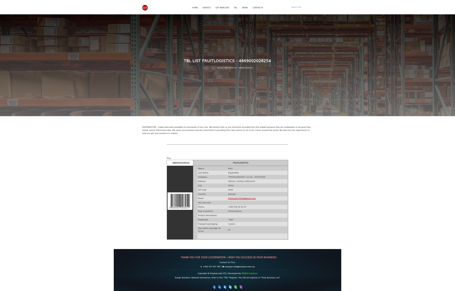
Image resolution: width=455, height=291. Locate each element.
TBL (235, 8)
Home (195, 8)
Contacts (258, 8)
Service (207, 8)
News (245, 8)
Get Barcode (222, 8)
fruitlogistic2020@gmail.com (242, 198)
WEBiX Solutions (249, 273)
